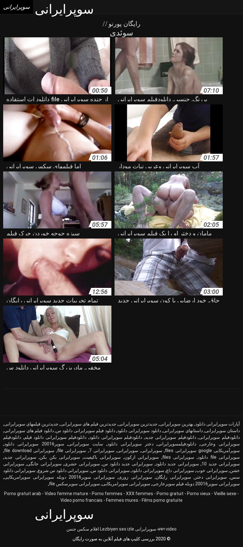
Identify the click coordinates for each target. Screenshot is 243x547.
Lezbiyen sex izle (117, 528)
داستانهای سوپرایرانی (183, 430)
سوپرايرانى (151, 450)
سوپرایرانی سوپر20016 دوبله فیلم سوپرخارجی (196, 483)
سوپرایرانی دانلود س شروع (63, 470)
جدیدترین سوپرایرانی (138, 423)
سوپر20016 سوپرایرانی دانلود (34, 443)
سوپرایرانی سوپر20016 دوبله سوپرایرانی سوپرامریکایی (59, 477)
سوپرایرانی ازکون (141, 457)
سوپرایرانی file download (29, 450)
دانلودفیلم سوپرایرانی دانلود (115, 437)
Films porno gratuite (162, 500)
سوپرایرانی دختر (211, 477)
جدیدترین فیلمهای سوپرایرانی (31, 423)
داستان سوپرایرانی (222, 430)
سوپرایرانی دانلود (148, 470)
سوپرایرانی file (71, 450)
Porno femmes (107, 493)
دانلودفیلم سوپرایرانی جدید (170, 437)
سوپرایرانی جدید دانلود (177, 463)
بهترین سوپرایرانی (176, 423)
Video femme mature (66, 493)
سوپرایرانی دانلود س (110, 470)
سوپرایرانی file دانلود (219, 457)
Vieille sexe (225, 493)
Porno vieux (198, 493)
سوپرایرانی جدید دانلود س (128, 463)
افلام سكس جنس (82, 528)
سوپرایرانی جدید (20, 457)
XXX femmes (139, 493)
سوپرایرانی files (178, 457)
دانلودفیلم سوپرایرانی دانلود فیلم (55, 437)
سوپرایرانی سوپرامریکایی (126, 483)
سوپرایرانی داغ (180, 470)
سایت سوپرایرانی (85, 443)
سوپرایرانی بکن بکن (60, 457)
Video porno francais (81, 500)
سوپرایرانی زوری (135, 477)
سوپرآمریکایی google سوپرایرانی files (202, 450)
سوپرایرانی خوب (211, 470)
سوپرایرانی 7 (102, 450)
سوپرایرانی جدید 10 (221, 463)
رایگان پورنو (123, 24)
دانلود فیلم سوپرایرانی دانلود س (85, 430)
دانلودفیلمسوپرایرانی (176, 443)
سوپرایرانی (127, 450)
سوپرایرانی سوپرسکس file (74, 483)
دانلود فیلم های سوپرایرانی (29, 430)
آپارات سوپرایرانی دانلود (217, 423)
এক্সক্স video (167, 528)
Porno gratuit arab (22, 493)
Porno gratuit (170, 493)
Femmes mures (122, 500)
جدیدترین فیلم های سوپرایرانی (88, 423)
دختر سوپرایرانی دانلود (130, 443)
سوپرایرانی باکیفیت (102, 457)
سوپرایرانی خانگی (44, 463)
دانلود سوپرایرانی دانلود (139, 430)
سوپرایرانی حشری (82, 463)
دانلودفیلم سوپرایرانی (219, 437)
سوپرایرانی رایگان (173, 477)
